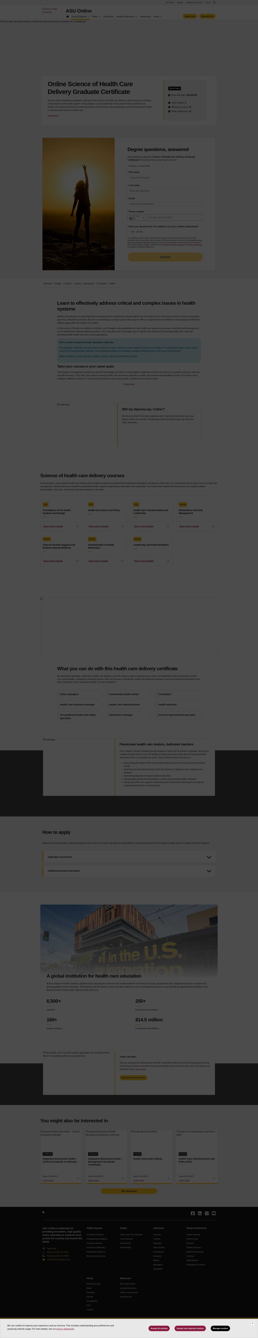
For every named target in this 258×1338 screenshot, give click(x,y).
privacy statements (65, 1329)
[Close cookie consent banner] (252, 1324)
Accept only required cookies (190, 1328)
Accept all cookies (159, 1328)
